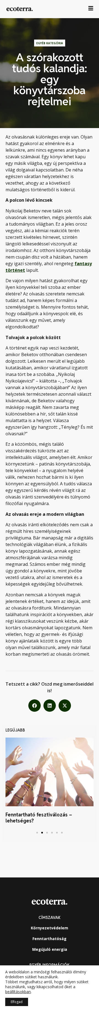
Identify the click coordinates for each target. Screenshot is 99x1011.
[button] (34, 705)
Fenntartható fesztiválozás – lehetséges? (39, 817)
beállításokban (18, 991)
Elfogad (17, 1001)
